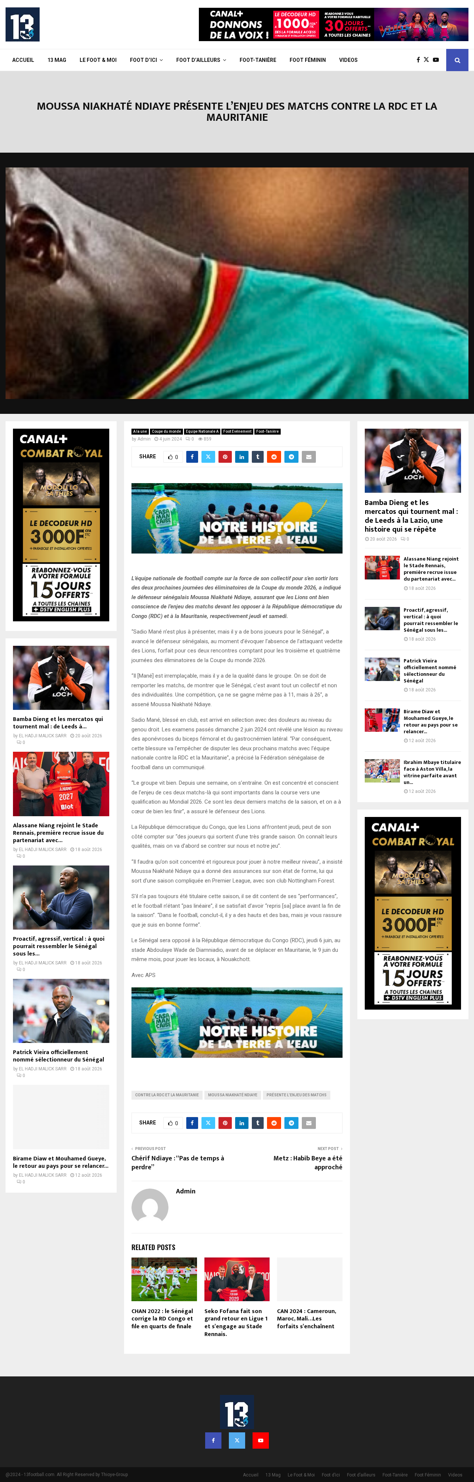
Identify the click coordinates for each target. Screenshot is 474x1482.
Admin (144, 439)
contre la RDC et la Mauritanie (167, 1095)
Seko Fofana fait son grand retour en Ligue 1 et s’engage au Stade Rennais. (236, 1322)
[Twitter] (428, 60)
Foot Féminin (308, 60)
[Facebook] (420, 60)
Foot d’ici (143, 60)
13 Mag (56, 60)
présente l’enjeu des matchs (297, 1095)
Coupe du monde (166, 431)
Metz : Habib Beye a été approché (308, 1163)
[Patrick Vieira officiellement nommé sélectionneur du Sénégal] (61, 1011)
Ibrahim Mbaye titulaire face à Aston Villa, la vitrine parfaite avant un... (432, 772)
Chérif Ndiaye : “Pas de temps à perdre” (177, 1163)
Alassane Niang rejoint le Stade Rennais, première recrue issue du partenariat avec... (58, 833)
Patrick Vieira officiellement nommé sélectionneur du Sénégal (58, 1056)
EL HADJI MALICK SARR (43, 735)
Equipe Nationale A (202, 431)
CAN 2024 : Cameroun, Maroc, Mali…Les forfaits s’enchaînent (306, 1319)
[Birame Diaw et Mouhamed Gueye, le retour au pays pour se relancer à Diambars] (61, 1117)
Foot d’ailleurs (198, 60)
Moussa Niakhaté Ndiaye (232, 1095)
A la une (140, 431)
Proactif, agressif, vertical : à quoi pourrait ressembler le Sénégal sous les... (58, 946)
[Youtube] (438, 60)
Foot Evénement (237, 431)
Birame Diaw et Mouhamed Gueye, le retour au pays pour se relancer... (61, 1162)
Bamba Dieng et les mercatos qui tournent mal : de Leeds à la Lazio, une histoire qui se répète (411, 516)
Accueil (23, 60)
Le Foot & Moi (98, 60)
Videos (348, 60)
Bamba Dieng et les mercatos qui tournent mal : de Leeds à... (58, 723)
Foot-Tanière (258, 60)
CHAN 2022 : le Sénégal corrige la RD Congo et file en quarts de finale (162, 1319)
